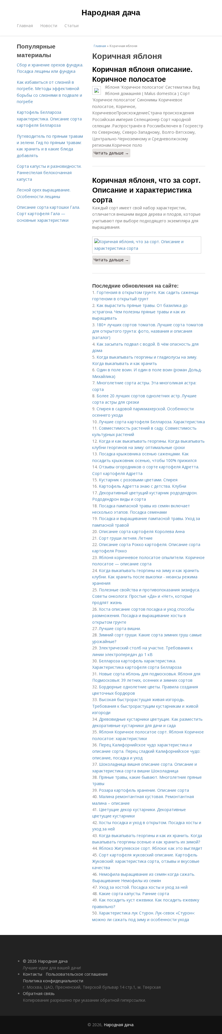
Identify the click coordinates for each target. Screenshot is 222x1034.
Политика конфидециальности (53, 980)
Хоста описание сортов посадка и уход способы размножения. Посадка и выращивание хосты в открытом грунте (143, 615)
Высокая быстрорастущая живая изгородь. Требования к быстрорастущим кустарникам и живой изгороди (145, 706)
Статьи (71, 25)
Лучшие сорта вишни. (120, 628)
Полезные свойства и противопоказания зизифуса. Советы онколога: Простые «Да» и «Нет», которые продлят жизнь (146, 596)
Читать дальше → (111, 153)
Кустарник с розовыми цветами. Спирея (138, 479)
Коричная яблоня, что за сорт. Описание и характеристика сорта (146, 190)
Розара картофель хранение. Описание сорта (144, 790)
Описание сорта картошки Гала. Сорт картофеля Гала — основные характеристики (48, 213)
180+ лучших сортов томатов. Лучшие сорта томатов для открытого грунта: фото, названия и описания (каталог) (147, 331)
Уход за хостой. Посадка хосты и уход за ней (143, 887)
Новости (48, 25)
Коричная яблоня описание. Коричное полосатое (142, 74)
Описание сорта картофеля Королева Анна (142, 531)
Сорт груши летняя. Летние (126, 538)
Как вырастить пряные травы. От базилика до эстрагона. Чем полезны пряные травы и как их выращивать (140, 312)
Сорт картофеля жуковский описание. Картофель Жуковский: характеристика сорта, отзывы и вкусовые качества (145, 861)
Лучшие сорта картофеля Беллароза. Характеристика (152, 421)
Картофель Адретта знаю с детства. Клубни (142, 486)
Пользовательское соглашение (77, 974)
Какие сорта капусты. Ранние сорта (134, 893)
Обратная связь (39, 993)
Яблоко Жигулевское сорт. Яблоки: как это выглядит (150, 848)
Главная (25, 25)
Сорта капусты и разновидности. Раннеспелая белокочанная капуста (49, 172)
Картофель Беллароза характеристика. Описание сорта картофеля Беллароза (49, 118)
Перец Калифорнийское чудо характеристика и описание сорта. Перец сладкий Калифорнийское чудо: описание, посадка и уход (146, 751)
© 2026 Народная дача (45, 961)
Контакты (32, 974)
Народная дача (111, 12)
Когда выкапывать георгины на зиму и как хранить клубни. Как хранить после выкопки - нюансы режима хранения (145, 577)
